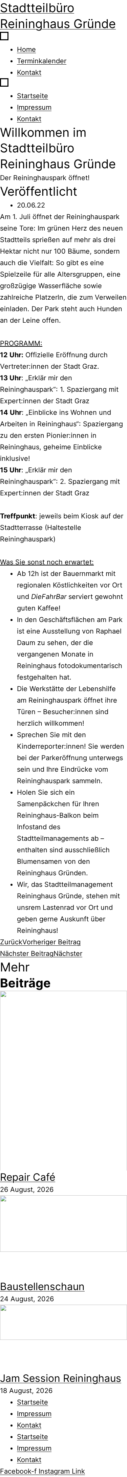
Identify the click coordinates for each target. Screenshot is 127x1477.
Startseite (32, 96)
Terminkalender (41, 61)
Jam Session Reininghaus (60, 1378)
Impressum (34, 107)
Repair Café (27, 1177)
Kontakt (29, 72)
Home (26, 49)
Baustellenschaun (42, 1286)
